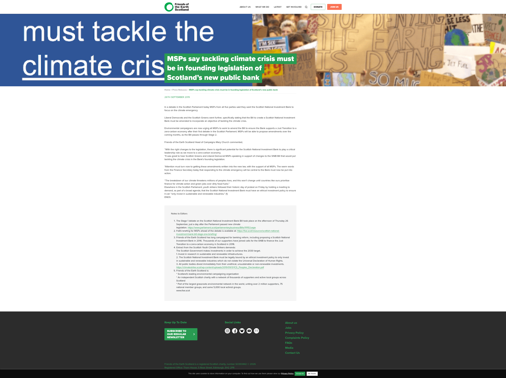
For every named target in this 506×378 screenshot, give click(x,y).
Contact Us (292, 353)
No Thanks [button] (312, 374)
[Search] (306, 7)
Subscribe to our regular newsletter (176, 334)
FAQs (288, 343)
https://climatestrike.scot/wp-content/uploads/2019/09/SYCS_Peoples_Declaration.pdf (220, 267)
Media (289, 348)
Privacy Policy (294, 333)
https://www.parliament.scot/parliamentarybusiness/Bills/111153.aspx (222, 227)
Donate (318, 7)
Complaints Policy (297, 338)
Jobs (288, 328)
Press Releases (179, 90)
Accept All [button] (300, 374)
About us (291, 323)
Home (167, 90)
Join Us (334, 7)
